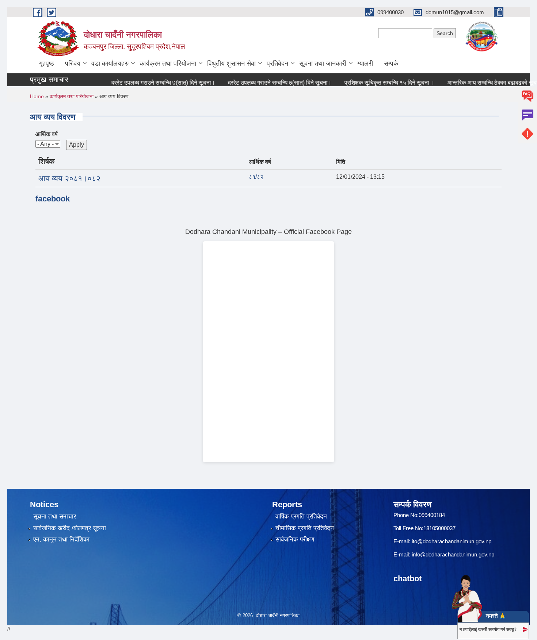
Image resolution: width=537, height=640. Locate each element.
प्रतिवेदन (277, 63)
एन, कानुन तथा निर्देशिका (61, 539)
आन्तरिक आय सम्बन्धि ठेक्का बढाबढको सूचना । (487, 83)
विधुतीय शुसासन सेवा (231, 63)
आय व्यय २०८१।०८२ (69, 178)
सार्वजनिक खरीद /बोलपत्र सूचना (69, 528)
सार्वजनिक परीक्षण (294, 539)
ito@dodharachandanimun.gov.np (451, 541)
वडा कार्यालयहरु (110, 63)
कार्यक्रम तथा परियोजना (168, 63)
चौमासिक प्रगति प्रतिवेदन (304, 528)
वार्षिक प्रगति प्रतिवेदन (301, 516)
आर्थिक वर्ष (46, 134)
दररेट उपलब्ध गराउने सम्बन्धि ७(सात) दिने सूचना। (153, 83)
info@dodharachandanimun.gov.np (453, 554)
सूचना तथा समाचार (54, 516)
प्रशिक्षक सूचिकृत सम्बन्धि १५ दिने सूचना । (379, 83)
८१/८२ (256, 177)
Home (37, 96)
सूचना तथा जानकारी (322, 63)
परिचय (72, 63)
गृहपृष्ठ (46, 63)
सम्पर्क (391, 63)
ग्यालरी (365, 63)
